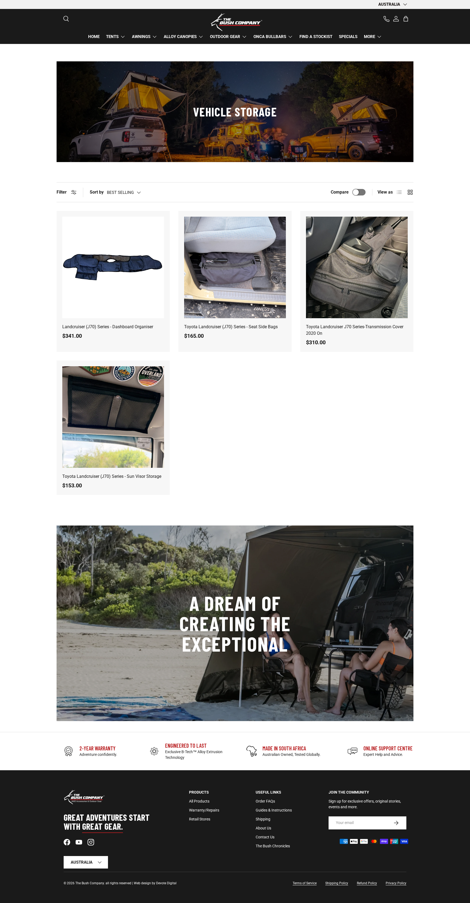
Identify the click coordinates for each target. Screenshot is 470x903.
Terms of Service (305, 883)
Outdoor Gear (225, 36)
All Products (199, 801)
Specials (348, 36)
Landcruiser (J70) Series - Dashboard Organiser (107, 326)
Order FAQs (265, 801)
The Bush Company (89, 883)
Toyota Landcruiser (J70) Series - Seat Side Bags (231, 326)
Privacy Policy (396, 883)
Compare (340, 192)
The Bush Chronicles (273, 846)
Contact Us (265, 837)
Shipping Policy (336, 883)
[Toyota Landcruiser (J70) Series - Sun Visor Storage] (113, 417)
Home (94, 36)
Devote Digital (166, 883)
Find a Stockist (315, 36)
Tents (112, 36)
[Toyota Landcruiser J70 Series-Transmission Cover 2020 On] (357, 267)
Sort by (97, 192)
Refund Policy (367, 883)
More (369, 36)
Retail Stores (199, 819)
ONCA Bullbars (269, 36)
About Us (263, 828)
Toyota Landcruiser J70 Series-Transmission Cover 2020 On (354, 330)
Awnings (141, 36)
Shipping (263, 819)
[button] (406, 18)
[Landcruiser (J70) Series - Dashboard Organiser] (113, 267)
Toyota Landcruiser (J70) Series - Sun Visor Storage (111, 476)
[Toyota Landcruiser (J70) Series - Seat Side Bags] (235, 267)
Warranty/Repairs (204, 810)
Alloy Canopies (180, 36)
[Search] (63, 16)
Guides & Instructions (274, 810)
